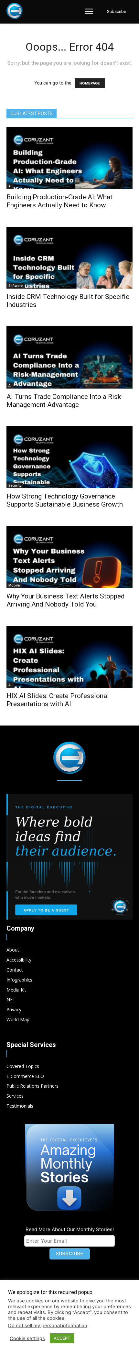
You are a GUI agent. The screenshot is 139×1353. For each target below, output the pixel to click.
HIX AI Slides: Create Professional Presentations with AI (57, 700)
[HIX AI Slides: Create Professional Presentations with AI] (69, 657)
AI (10, 186)
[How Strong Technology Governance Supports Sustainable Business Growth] (69, 457)
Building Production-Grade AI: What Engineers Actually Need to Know (59, 201)
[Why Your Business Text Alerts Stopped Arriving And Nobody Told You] (69, 557)
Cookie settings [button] (27, 1338)
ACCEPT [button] (62, 1338)
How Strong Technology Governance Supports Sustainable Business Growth (64, 500)
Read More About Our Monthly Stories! (70, 1229)
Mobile (14, 585)
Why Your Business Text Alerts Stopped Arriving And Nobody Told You (65, 600)
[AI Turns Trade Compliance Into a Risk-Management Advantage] (69, 357)
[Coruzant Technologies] (14, 11)
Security (14, 485)
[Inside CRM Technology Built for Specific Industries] (69, 258)
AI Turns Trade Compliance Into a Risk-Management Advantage (64, 401)
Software (15, 285)
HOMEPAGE (90, 83)
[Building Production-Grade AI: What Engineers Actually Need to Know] (69, 158)
